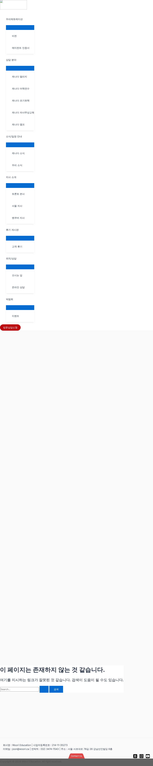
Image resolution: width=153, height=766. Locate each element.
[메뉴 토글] (20, 27)
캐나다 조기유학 (20, 100)
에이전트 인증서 (20, 47)
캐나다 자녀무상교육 (23, 112)
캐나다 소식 (18, 153)
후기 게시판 (12, 229)
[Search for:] (24, 689)
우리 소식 (17, 165)
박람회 (9, 299)
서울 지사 (17, 205)
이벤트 (15, 315)
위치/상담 (11, 258)
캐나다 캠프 (18, 124)
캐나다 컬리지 (19, 76)
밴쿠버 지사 (18, 217)
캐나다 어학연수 (20, 88)
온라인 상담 (18, 287)
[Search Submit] (44, 689)
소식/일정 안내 (14, 136)
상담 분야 (11, 59)
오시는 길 (17, 275)
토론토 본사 (18, 193)
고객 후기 (17, 246)
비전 (14, 35)
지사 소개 (11, 177)
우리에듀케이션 (14, 19)
